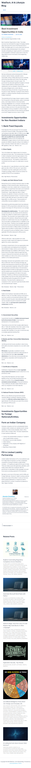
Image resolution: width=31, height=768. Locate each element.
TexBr (14, 70)
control (12, 565)
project (14, 601)
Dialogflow (17, 710)
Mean (17, 635)
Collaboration (20, 708)
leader (5, 569)
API (7, 629)
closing (18, 598)
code (21, 598)
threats (24, 664)
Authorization (7, 748)
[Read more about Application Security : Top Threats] (15, 659)
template (18, 602)
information (6, 568)
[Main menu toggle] (4, 10)
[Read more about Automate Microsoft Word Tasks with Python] (15, 591)
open (8, 571)
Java (4, 634)
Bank (19, 563)
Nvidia (10, 751)
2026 (6, 598)
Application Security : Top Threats (13, 662)
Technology (20, 572)
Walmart (5, 723)
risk (20, 571)
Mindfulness (6, 716)
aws (19, 748)
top (12, 574)
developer (24, 631)
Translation (17, 720)
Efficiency (5, 632)
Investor (21, 568)
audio (17, 707)
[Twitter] (27, 498)
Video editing (9, 722)
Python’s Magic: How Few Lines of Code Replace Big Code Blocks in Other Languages (15, 625)
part (10, 601)
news (4, 717)
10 (3, 598)
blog (22, 563)
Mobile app (13, 716)
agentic (11, 747)
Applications (14, 705)
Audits (9, 563)
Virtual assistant (18, 722)
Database (5, 599)
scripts (5, 602)
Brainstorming (7, 708)
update (8, 604)
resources (6, 719)
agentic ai (15, 747)
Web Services (14, 723)
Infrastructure (14, 568)
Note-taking (9, 717)
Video (4, 722)
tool (4, 604)
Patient (12, 571)
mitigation (6, 664)
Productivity (22, 717)
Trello (22, 720)
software (10, 572)
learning (9, 569)
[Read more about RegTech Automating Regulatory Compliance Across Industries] (15, 557)
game (13, 632)
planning (5, 637)
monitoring (23, 569)
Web (11, 604)
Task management (19, 719)
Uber (25, 720)
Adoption (5, 747)
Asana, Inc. (13, 707)
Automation (14, 563)
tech (15, 572)
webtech (5, 666)
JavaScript (9, 634)
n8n (24, 599)
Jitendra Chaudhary (8, 496)
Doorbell (23, 710)
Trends (15, 574)
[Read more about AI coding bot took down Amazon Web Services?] (15, 740)
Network (21, 635)
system (9, 638)
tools (9, 574)
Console (8, 631)
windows (20, 604)
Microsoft (19, 599)
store (14, 602)
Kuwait (25, 568)
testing (5, 574)
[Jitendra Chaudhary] (15, 494)
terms (25, 572)
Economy (14, 566)
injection (17, 632)
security (23, 571)
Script (22, 601)
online (5, 571)
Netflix (25, 716)
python (19, 601)
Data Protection (19, 565)
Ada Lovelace (6, 705)
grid (15, 599)
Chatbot (22, 629)
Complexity (6, 565)
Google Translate (17, 713)
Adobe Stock (20, 70)
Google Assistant (7, 713)
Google (25, 711)
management (15, 569)
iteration (22, 632)
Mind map (18, 714)
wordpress (24, 638)
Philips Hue (16, 717)
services (5, 572)
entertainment (13, 711)
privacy (16, 571)
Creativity (10, 710)
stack (4, 638)
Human (23, 566)
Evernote (19, 711)
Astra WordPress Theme (15, 763)
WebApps (20, 574)
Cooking (5, 710)
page (7, 601)
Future (19, 566)
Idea (24, 713)
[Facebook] (26, 498)
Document (11, 599)
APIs (6, 563)
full (10, 632)
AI (3, 563)
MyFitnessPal (19, 716)
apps (12, 629)
